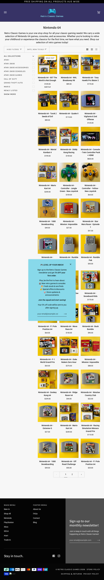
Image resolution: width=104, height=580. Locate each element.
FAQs (35, 514)
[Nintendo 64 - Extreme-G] (47, 412)
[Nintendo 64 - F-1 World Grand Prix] (47, 346)
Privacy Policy (91, 574)
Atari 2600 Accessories (16, 68)
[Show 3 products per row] (92, 49)
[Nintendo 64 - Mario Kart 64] (47, 172)
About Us (37, 509)
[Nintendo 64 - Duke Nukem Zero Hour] (69, 346)
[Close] (72, 263)
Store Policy (93, 569)
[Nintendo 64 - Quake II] (69, 100)
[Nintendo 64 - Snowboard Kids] (90, 280)
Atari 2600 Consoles (14, 71)
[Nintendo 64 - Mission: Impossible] (69, 208)
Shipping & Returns (71, 574)
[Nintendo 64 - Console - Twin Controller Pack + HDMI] (90, 136)
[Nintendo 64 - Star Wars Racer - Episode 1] (90, 208)
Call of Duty (10, 79)
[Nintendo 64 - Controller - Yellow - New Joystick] (90, 172)
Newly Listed (11, 90)
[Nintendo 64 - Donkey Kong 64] (47, 379)
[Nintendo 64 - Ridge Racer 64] (69, 379)
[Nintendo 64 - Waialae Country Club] (90, 379)
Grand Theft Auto (13, 83)
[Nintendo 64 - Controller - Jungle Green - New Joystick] (69, 172)
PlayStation (9, 522)
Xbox (6, 527)
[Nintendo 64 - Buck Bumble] (90, 313)
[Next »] (81, 474)
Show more (10, 94)
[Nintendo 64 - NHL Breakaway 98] (69, 64)
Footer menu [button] (40, 505)
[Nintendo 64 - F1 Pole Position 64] (90, 448)
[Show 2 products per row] (87, 49)
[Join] (63, 314)
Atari (6, 60)
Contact (36, 518)
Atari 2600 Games (13, 75)
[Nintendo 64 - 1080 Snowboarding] (47, 208)
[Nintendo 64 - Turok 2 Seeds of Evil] (47, 100)
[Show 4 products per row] (97, 49)
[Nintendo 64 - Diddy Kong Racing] (69, 136)
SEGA (6, 531)
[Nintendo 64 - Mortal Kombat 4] (47, 136)
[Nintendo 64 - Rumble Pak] (69, 244)
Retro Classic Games (69, 569)
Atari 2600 (9, 64)
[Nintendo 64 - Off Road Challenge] (69, 448)
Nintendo (8, 518)
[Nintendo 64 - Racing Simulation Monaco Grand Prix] (90, 412)
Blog (35, 522)
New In (7, 509)
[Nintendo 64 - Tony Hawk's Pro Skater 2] (90, 64)
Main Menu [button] (9, 505)
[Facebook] (54, 556)
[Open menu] (8, 12)
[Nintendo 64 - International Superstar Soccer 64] (47, 244)
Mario (7, 87)
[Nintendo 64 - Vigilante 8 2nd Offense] (90, 100)
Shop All (7, 514)
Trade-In (7, 540)
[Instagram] (59, 556)
